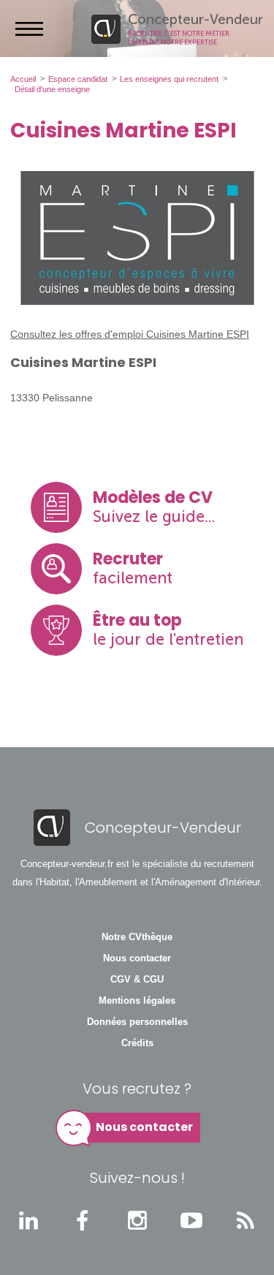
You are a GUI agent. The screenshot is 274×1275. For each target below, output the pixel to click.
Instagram (137, 1220)
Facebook (82, 1220)
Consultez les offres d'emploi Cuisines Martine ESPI (129, 334)
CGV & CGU (137, 980)
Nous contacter (137, 958)
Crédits (137, 1043)
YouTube (191, 1220)
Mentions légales (137, 1001)
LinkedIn (28, 1220)
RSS (245, 1220)
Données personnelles (137, 1022)
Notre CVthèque (137, 937)
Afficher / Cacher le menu (29, 28)
